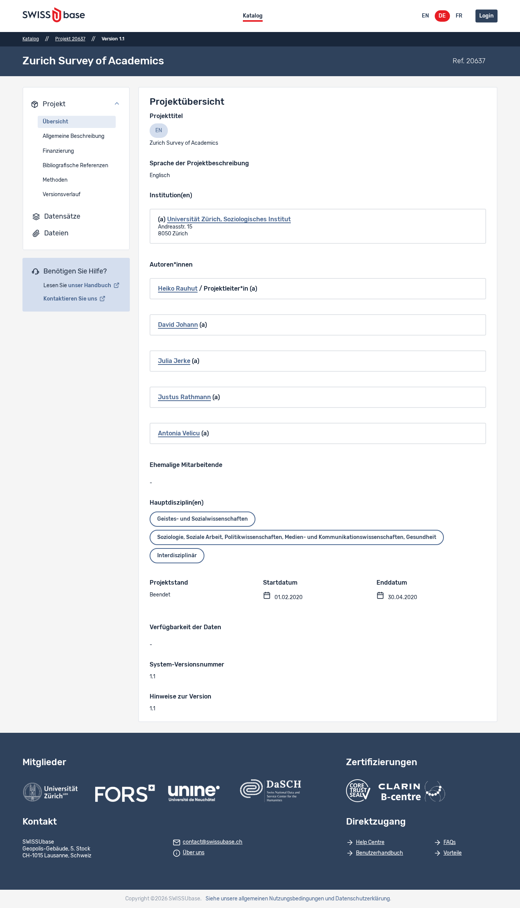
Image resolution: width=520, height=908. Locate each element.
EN (425, 16)
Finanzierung (58, 151)
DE (442, 16)
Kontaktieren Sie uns (70, 299)
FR (459, 16)
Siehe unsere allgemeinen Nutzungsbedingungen (265, 899)
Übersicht (55, 122)
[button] (76, 104)
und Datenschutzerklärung (357, 899)
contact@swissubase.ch (212, 842)
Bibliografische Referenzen (75, 165)
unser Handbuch (90, 285)
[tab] (159, 130)
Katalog (253, 16)
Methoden (55, 180)
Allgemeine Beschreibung (73, 136)
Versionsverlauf (61, 194)
